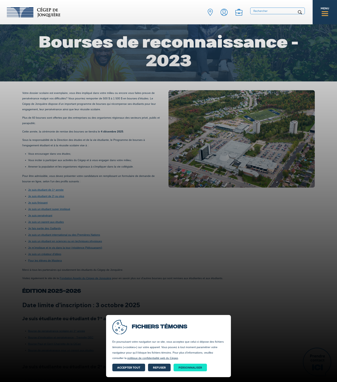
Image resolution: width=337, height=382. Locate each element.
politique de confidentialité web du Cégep (152, 358)
